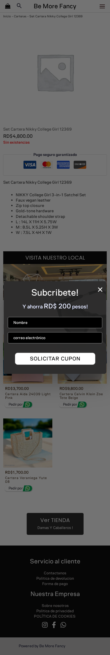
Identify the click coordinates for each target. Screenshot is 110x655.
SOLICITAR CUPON (55, 358)
